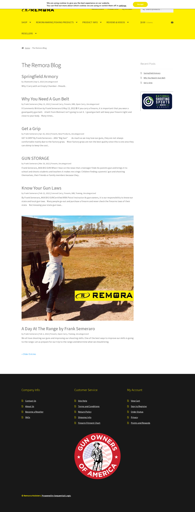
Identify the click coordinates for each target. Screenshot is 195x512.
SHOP (24, 22)
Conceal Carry (57, 104)
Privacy (134, 417)
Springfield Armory (40, 76)
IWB (73, 104)
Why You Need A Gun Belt (45, 99)
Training (79, 193)
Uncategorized (51, 81)
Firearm (67, 104)
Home (27, 48)
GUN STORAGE (35, 158)
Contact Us (30, 400)
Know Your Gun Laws (41, 188)
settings (122, 5)
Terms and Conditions (88, 406)
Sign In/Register (139, 406)
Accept (140, 4)
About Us (29, 406)
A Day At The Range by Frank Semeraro (58, 328)
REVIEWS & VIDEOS (115, 22)
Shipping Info (84, 417)
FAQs (27, 417)
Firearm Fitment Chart (89, 422)
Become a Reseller (34, 411)
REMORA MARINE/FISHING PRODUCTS (55, 22)
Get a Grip (31, 128)
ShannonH (28, 81)
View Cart (135, 400)
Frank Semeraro (31, 104)
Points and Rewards (140, 422)
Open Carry (81, 104)
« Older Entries (29, 354)
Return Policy (84, 411)
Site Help (82, 400)
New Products (64, 134)
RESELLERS (27, 33)
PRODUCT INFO (90, 22)
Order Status (137, 411)
